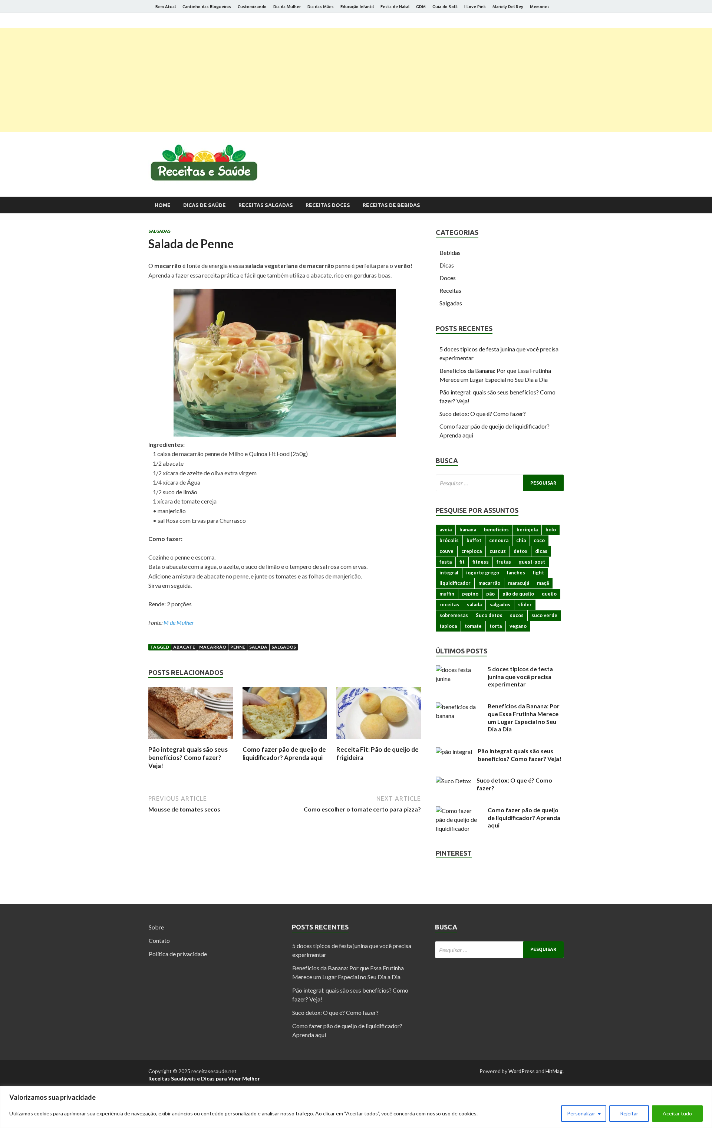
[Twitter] (543, 22)
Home (163, 205)
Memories (540, 6)
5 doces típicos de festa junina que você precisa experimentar (520, 676)
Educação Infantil (357, 6)
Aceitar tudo (677, 1113)
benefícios (496, 529)
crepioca (471, 551)
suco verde (544, 615)
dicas (541, 551)
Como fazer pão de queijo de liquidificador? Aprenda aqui (284, 753)
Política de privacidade (178, 953)
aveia (445, 529)
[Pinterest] (562, 22)
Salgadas (159, 231)
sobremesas (453, 615)
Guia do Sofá (445, 6)
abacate (184, 647)
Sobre (156, 927)
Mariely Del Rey (507, 6)
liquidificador (455, 583)
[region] (356, 1107)
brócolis (449, 540)
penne (237, 647)
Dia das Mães (320, 6)
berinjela (527, 529)
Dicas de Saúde (204, 205)
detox (520, 551)
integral (448, 573)
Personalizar (581, 1113)
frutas (504, 562)
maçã (543, 583)
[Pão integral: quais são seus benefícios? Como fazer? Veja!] (190, 740)
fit (462, 562)
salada (258, 647)
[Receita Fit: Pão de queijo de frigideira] (378, 740)
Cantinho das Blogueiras (206, 6)
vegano (518, 626)
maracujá (518, 583)
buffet (474, 540)
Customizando (252, 6)
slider (525, 604)
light (538, 573)
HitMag (554, 1071)
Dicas (446, 265)
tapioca (448, 626)
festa (445, 562)
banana (467, 529)
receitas (449, 604)
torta (496, 626)
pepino (470, 594)
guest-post (532, 562)
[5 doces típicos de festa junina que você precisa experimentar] (459, 669)
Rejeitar (629, 1113)
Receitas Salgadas (265, 205)
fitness (480, 562)
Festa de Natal (394, 6)
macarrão (212, 647)
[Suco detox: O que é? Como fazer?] (453, 780)
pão (490, 594)
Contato (159, 940)
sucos (517, 615)
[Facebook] (534, 22)
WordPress (521, 1071)
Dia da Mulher (287, 6)
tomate (473, 626)
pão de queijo (518, 594)
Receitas (450, 290)
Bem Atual (165, 6)
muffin (446, 594)
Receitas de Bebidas (391, 205)
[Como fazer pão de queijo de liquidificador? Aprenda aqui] (285, 740)
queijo (549, 594)
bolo (550, 529)
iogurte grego (482, 573)
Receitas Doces (328, 205)
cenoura (498, 540)
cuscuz (498, 551)
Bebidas (450, 252)
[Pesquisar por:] (500, 483)
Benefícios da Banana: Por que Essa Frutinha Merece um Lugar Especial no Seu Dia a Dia (524, 717)
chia (521, 540)
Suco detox (489, 615)
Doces (447, 277)
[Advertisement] (356, 80)
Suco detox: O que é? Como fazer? (482, 413)
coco (539, 540)
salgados (283, 647)
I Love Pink (475, 6)
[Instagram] (552, 22)
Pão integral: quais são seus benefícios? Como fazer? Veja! (188, 757)
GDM (421, 6)
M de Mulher (179, 622)
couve (446, 551)
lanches (516, 573)
